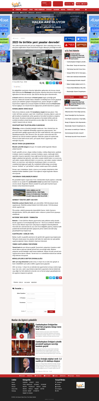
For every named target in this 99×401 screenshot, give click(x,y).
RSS (57, 391)
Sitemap (14, 391)
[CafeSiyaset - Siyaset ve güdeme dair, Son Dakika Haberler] (17, 7)
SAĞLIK (77, 9)
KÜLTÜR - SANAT (27, 391)
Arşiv (78, 375)
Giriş (79, 4)
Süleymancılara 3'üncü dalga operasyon (76, 112)
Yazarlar (56, 375)
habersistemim (51, 399)
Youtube (58, 386)
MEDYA (63, 9)
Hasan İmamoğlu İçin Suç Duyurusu (74, 115)
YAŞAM (36, 389)
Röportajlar (71, 375)
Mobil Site (30, 375)
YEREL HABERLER (39, 9)
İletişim (13, 386)
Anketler (39, 12)
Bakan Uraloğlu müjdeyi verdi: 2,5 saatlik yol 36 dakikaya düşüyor (76, 84)
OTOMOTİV (36, 391)
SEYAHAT (49, 9)
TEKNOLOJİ (70, 9)
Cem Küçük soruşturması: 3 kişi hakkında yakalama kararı (76, 119)
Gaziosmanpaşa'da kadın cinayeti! (75, 80)
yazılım (46, 399)
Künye (13, 382)
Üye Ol (85, 4)
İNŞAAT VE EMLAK (28, 393)
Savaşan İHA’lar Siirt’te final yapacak (76, 73)
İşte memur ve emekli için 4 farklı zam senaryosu (76, 129)
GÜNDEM (18, 9)
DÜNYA (44, 386)
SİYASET (25, 9)
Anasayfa (16, 38)
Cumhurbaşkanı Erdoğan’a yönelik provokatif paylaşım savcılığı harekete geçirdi (76, 62)
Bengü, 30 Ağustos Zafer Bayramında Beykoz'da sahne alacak (76, 122)
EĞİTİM (42, 389)
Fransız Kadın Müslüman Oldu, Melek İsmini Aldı (76, 88)
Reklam (13, 384)
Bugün (80, 97)
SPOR (31, 9)
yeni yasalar (27, 282)
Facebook (59, 382)
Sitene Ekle (14, 389)
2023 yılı (21, 282)
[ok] (72, 4)
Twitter (58, 384)
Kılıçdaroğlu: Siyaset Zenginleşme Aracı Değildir (76, 91)
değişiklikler (34, 282)
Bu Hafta (85, 97)
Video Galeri (24, 12)
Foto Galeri (16, 12)
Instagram (59, 389)
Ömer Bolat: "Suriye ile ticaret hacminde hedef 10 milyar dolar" (72, 12)
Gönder (51, 311)
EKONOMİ (56, 9)
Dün (82, 97)
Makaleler (32, 12)
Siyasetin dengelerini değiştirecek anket (76, 108)
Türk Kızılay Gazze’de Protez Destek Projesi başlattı (76, 69)
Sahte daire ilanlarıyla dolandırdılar (75, 76)
